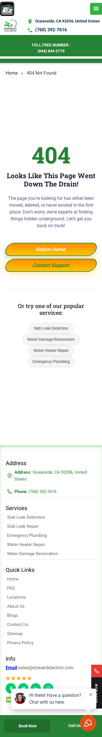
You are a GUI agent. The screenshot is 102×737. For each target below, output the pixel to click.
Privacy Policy (20, 642)
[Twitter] (23, 688)
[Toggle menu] (96, 9)
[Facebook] (11, 688)
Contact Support (51, 265)
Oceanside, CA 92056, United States (67, 21)
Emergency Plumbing (51, 361)
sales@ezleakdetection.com (46, 667)
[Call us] (96, 671)
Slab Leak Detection (51, 328)
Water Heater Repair (51, 350)
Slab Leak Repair (23, 526)
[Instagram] (48, 688)
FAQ (11, 588)
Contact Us (17, 624)
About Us (16, 606)
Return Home (51, 249)
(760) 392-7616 (51, 29)
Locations (16, 597)
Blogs (12, 615)
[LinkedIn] (36, 688)
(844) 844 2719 (51, 51)
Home (12, 73)
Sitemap (15, 633)
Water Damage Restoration (51, 339)
